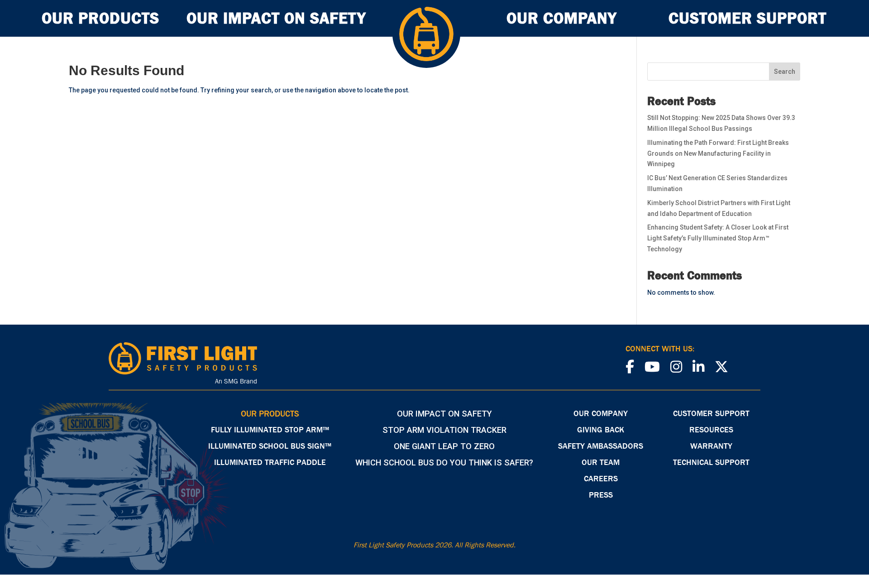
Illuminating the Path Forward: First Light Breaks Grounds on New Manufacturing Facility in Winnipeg (718, 153)
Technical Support (711, 463)
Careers (601, 479)
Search (784, 71)
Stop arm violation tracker (444, 430)
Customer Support (747, 21)
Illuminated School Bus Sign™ (269, 446)
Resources (711, 430)
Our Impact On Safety (276, 21)
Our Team (601, 463)
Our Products (100, 21)
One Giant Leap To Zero (444, 446)
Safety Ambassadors (600, 446)
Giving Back (600, 430)
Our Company (561, 21)
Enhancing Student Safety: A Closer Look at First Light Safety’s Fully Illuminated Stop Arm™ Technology (717, 238)
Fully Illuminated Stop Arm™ (270, 430)
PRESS (601, 495)
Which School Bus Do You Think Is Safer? (444, 462)
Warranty (711, 446)
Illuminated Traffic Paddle (270, 463)
